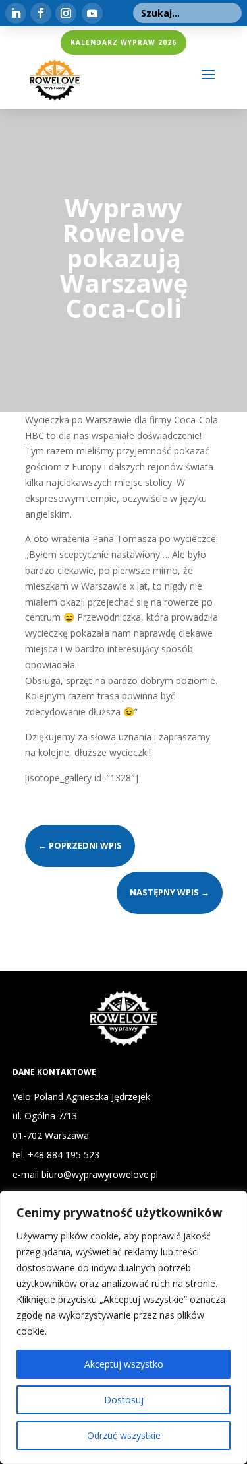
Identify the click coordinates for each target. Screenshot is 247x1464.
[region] (123, 1327)
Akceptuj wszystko (123, 1364)
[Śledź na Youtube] (92, 13)
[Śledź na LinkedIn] (15, 13)
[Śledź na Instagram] (65, 13)
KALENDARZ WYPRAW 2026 (123, 42)
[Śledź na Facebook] (40, 13)
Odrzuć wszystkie (124, 1435)
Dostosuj (124, 1399)
